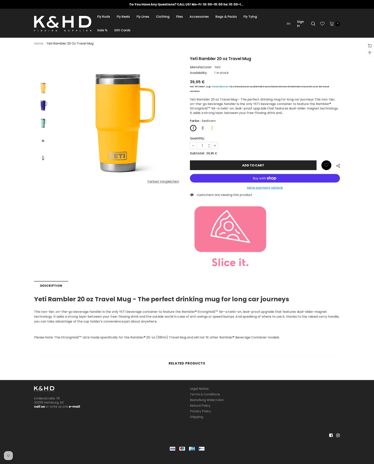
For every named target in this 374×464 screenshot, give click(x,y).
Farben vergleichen (163, 181)
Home (38, 43)
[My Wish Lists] (322, 24)
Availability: (198, 73)
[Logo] (62, 23)
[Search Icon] (313, 24)
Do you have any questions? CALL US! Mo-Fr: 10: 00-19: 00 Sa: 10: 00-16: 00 (189, 4)
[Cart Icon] (331, 23)
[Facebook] (330, 435)
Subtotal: (197, 153)
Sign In (300, 24)
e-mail (74, 406)
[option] (187, 4)
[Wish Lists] (326, 165)
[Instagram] (337, 435)
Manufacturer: (201, 67)
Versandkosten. (220, 86)
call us (39, 406)
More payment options (265, 188)
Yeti (217, 67)
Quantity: (197, 138)
